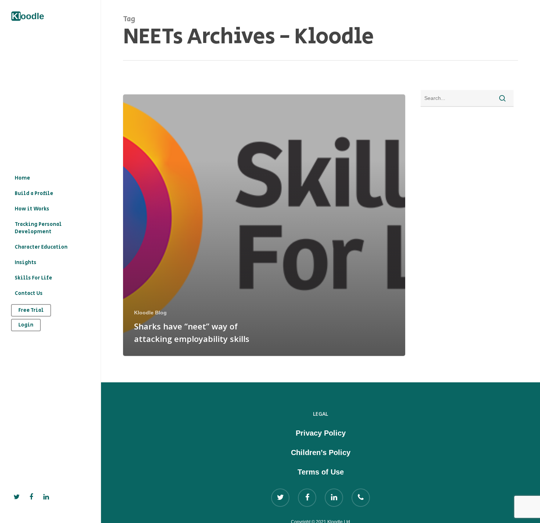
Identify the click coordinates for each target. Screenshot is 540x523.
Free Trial (31, 310)
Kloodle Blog (150, 312)
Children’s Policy (320, 452)
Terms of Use (321, 472)
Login (25, 325)
